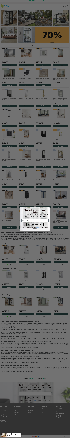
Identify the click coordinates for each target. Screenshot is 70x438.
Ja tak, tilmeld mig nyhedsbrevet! (35, 224)
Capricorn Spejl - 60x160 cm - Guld (13, 434)
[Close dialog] (49, 207)
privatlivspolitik (38, 227)
